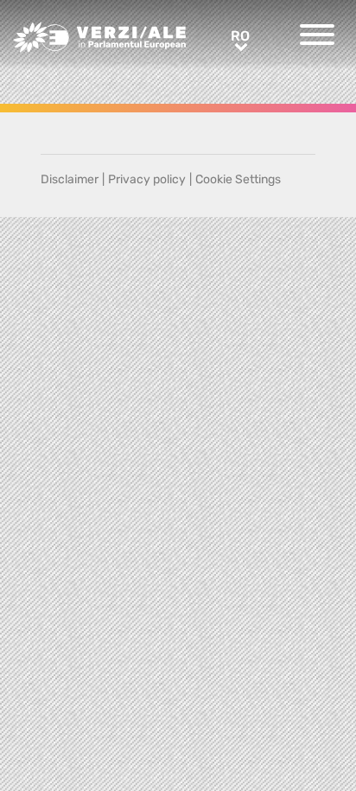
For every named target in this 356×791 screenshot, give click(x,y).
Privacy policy (147, 179)
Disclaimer (70, 179)
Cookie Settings (238, 179)
